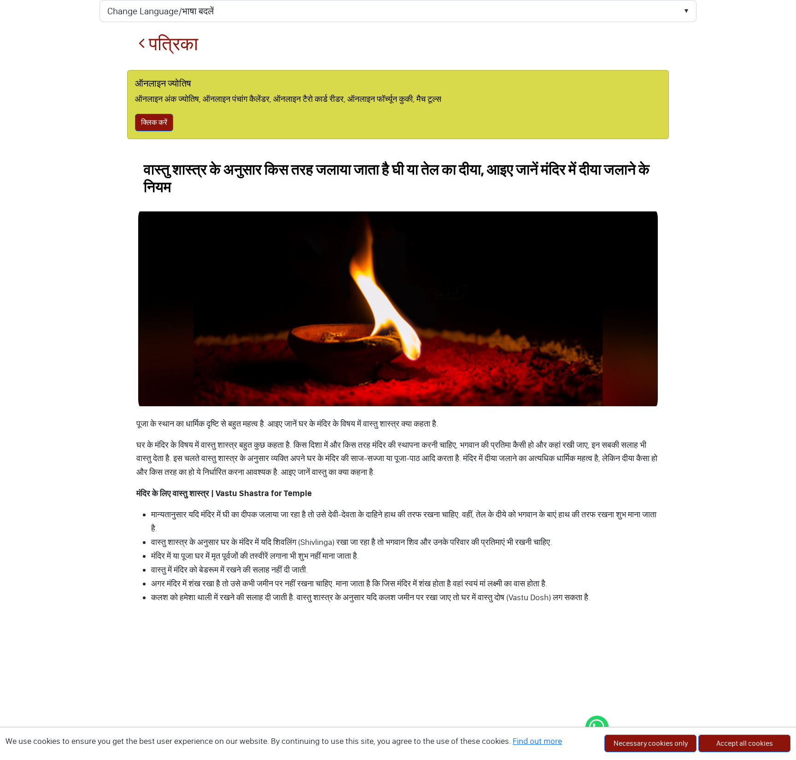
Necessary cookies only (651, 743)
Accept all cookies (744, 743)
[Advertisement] (398, 691)
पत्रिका (171, 44)
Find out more (537, 741)
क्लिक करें (154, 122)
